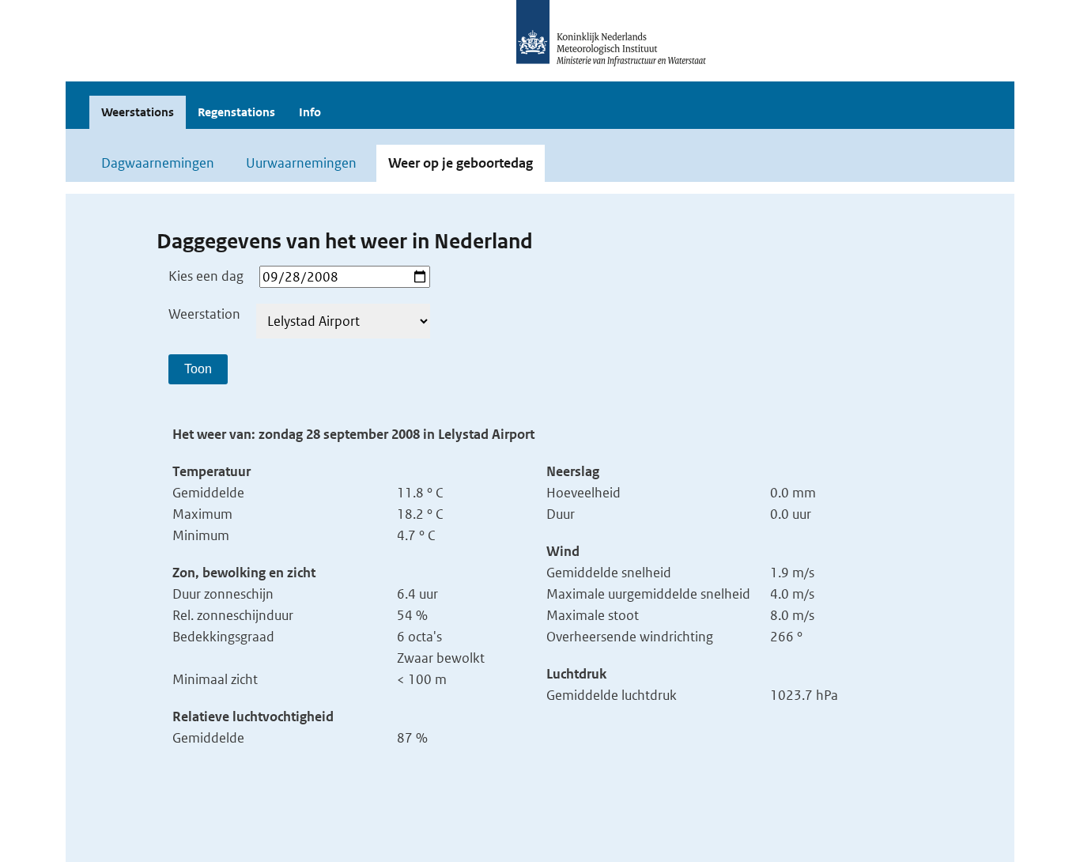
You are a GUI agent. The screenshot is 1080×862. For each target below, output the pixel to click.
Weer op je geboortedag (460, 163)
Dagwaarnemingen (157, 163)
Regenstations (236, 111)
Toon (198, 369)
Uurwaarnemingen (301, 163)
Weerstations (137, 111)
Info (310, 111)
